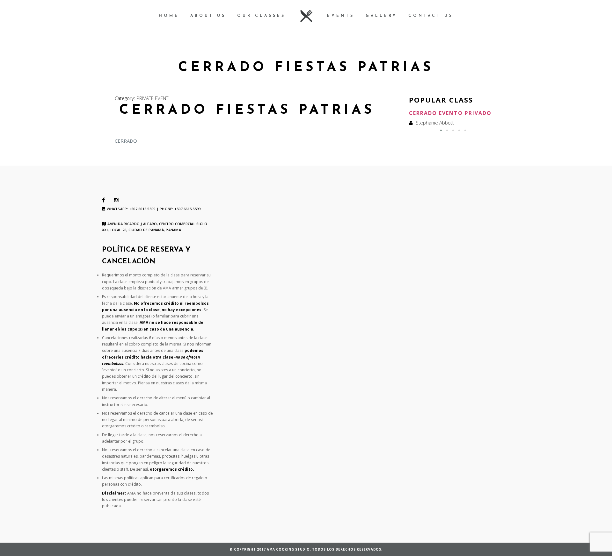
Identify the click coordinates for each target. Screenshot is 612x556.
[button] (441, 130)
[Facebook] (103, 200)
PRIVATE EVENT (152, 98)
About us (208, 16)
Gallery (381, 16)
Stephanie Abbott (435, 122)
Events (340, 16)
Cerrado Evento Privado (450, 113)
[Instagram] (116, 200)
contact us (430, 16)
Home (169, 16)
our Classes (261, 16)
